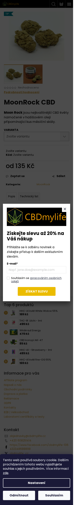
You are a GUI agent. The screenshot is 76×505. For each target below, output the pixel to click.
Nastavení (36, 483)
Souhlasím (54, 495)
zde (5, 473)
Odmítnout (19, 495)
